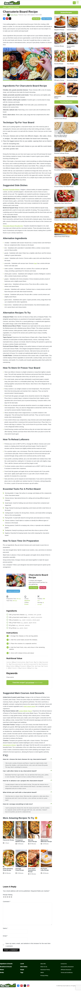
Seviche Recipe (58, 63)
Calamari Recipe (71, 29)
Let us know (30, 682)
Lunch (22, 963)
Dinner (2, 969)
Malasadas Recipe (72, 96)
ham (35, 263)
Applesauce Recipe (57, 97)
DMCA (42, 972)
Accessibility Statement (67, 966)
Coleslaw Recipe (59, 46)
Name (5, 928)
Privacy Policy (44, 975)
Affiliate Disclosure (66, 969)
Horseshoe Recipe (72, 80)
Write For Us (43, 966)
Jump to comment (13, 591)
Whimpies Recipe (59, 80)
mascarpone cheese (9, 745)
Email (5, 936)
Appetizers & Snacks (13, 7)
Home (4, 7)
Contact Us (64, 963)
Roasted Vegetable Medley (11, 189)
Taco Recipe (70, 63)
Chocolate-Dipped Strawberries (13, 226)
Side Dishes (23, 966)
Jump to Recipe (46, 18)
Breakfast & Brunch (6, 966)
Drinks (2, 972)
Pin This (42, 587)
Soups (22, 969)
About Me (43, 963)
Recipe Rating (7, 895)
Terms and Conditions (67, 972)
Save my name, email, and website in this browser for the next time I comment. (28, 944)
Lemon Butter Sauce (25, 711)
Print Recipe (36, 18)
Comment (6, 902)
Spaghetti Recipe (59, 29)
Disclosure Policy (45, 969)
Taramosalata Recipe (71, 46)
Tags (21, 972)
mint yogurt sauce (29, 706)
